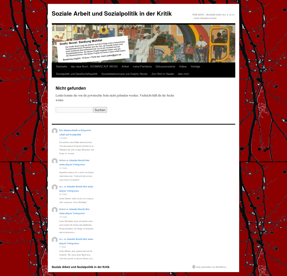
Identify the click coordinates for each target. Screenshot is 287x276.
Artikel (125, 66)
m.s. (61, 186)
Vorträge (195, 66)
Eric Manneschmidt (68, 130)
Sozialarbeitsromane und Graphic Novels (125, 74)
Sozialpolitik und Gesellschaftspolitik (77, 74)
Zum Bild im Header (163, 74)
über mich (183, 74)
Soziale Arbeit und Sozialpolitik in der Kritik (112, 13)
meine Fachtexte (142, 66)
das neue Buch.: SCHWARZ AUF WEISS (94, 66)
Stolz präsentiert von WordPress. (211, 266)
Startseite (61, 66)
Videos (183, 66)
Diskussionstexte (165, 66)
